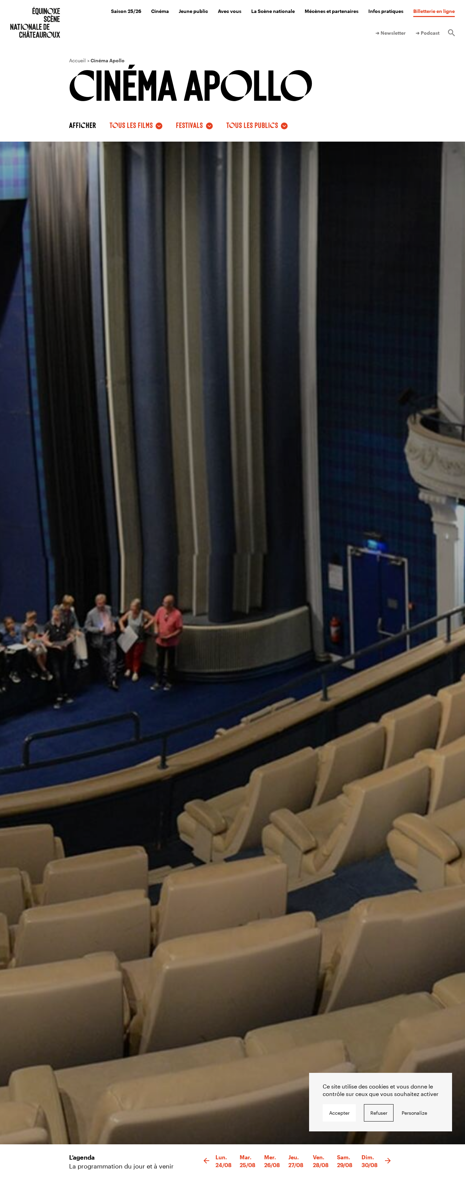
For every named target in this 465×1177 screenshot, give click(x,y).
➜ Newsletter (390, 33)
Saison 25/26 (126, 11)
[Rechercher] (451, 33)
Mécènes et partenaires (331, 11)
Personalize (414, 1113)
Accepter (339, 1113)
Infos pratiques (385, 11)
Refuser (378, 1113)
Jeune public (193, 11)
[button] (206, 1161)
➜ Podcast (427, 33)
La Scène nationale (273, 11)
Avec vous (229, 11)
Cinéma (160, 11)
